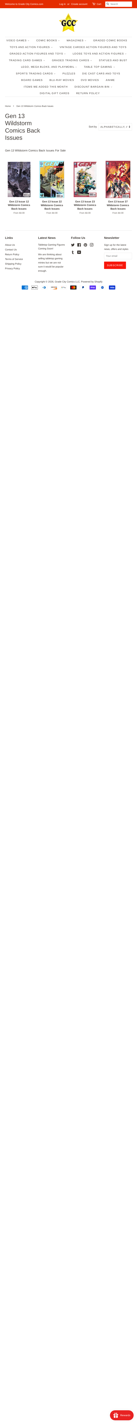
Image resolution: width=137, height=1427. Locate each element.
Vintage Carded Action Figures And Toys (93, 47)
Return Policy (88, 93)
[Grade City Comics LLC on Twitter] (73, 245)
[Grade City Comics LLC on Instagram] (91, 245)
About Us (10, 245)
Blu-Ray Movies (61, 80)
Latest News (47, 238)
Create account (79, 4)
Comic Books (47, 40)
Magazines (76, 40)
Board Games (32, 80)
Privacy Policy (12, 268)
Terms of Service (14, 259)
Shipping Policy (13, 263)
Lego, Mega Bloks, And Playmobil (48, 66)
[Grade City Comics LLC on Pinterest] (85, 245)
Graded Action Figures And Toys (37, 53)
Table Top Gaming (98, 66)
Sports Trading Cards (35, 73)
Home (8, 106)
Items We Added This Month (46, 86)
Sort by (93, 126)
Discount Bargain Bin (93, 86)
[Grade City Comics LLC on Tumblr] (73, 253)
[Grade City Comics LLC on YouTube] (79, 253)
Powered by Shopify (91, 281)
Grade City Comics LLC (67, 281)
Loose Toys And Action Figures (99, 53)
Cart (99, 4)
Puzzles (69, 73)
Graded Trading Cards (71, 60)
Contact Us (11, 249)
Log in (62, 4)
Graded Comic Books (110, 40)
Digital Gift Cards (55, 93)
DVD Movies (90, 80)
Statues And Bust (113, 60)
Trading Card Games (26, 60)
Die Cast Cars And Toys (101, 73)
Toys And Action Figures (30, 47)
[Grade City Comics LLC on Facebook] (79, 245)
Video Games (17, 40)
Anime (110, 80)
